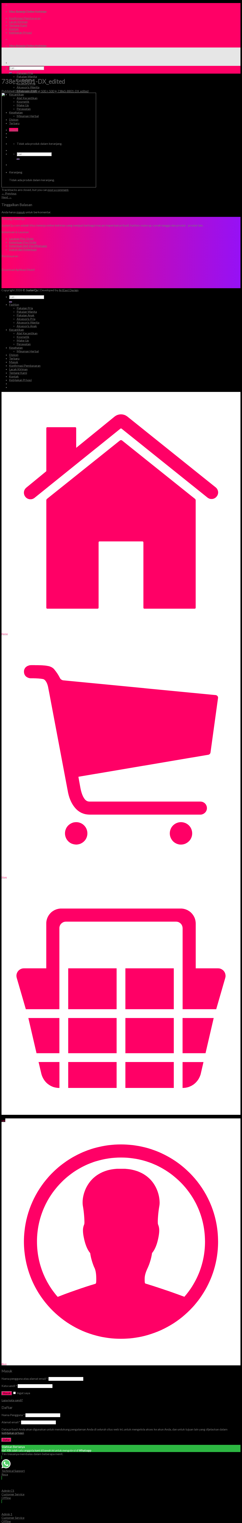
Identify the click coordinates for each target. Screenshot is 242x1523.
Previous (9, 193)
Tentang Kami (18, 25)
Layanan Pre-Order (21, 238)
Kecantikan (16, 329)
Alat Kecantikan (27, 333)
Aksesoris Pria (26, 319)
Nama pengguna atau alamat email (25, 1378)
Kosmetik (23, 337)
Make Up (23, 340)
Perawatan (24, 344)
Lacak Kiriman (18, 21)
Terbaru (14, 358)
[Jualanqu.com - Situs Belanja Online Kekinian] (33, 56)
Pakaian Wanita (27, 76)
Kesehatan (16, 347)
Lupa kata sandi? (12, 1400)
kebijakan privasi (13, 1433)
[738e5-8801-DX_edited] (49, 186)
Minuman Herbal (28, 351)
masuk (20, 212)
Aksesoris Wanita (28, 87)
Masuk (6, 1393)
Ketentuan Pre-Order (23, 242)
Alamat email (11, 1422)
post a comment (58, 190)
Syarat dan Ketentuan (23, 249)
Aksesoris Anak (27, 326)
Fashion (14, 304)
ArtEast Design (68, 290)
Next (7, 197)
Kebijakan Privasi (20, 32)
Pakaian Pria (25, 73)
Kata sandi (9, 1386)
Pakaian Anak (25, 315)
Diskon (13, 355)
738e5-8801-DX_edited (72, 91)
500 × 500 (47, 91)
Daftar (6, 1439)
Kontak (14, 29)
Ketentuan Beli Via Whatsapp (28, 246)
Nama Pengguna (13, 1415)
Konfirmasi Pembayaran (24, 18)
